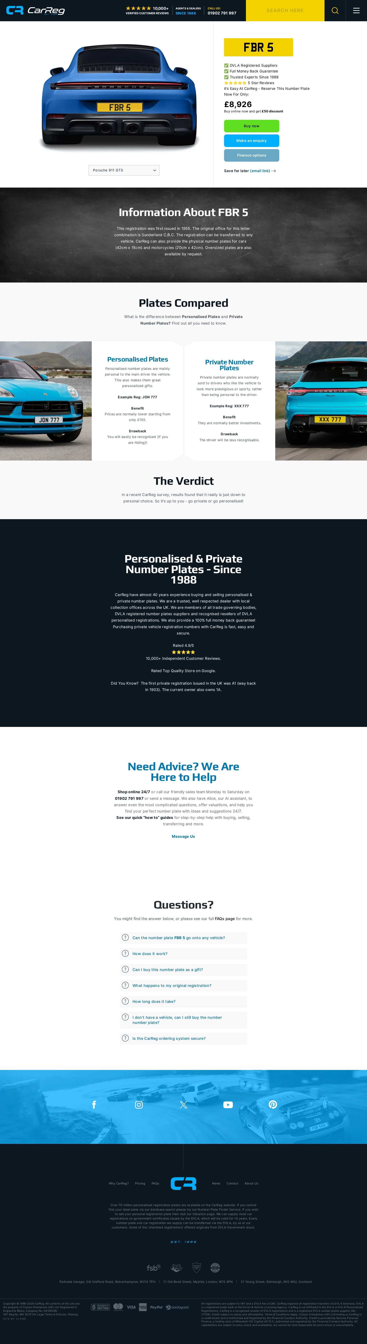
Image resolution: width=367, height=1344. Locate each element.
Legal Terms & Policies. (52, 1314)
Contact (232, 1183)
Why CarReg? (119, 1183)
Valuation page (203, 1214)
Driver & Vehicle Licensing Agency (265, 1307)
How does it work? (150, 953)
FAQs (155, 1183)
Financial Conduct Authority (335, 1321)
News (216, 1183)
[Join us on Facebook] (94, 1105)
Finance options (251, 155)
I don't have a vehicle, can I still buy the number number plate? (177, 1020)
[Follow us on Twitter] (183, 1105)
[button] (356, 10)
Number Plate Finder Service (219, 1209)
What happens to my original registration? (172, 985)
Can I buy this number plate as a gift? (168, 969)
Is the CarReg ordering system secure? (169, 1038)
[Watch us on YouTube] (228, 1105)
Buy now (251, 126)
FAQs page (225, 918)
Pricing (140, 1183)
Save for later (247, 171)
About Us (251, 1183)
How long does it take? (154, 1001)
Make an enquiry (251, 140)
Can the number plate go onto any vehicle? (179, 938)
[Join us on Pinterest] (272, 1105)
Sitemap (73, 1314)
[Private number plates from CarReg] (35, 10)
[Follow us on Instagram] (138, 1105)
